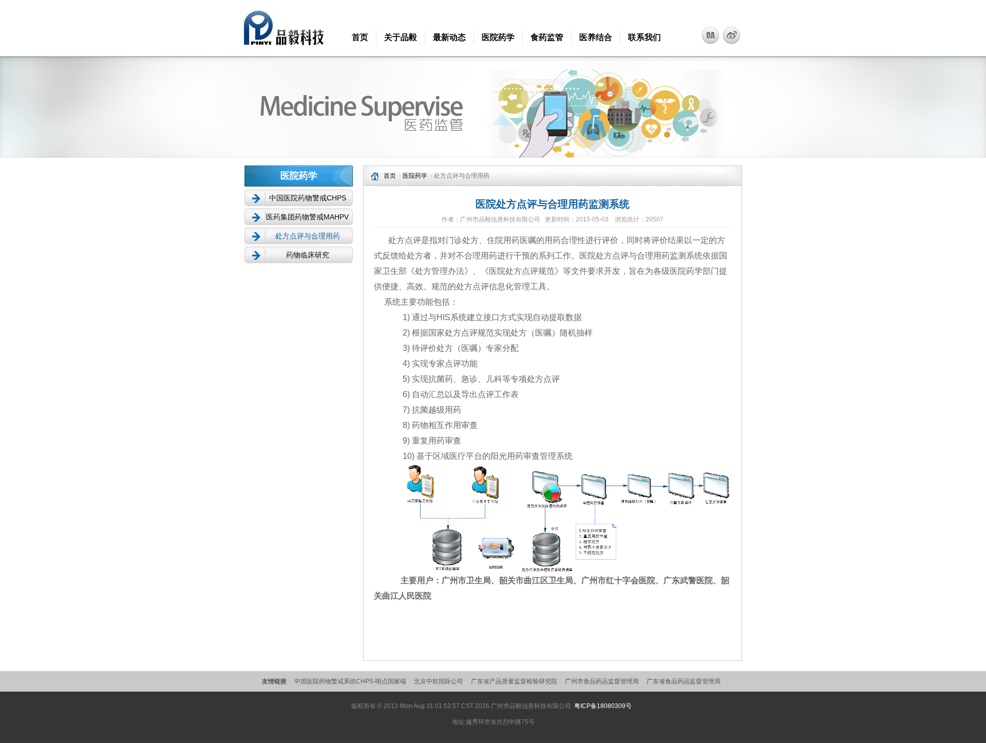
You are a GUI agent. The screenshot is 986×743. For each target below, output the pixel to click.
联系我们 (644, 37)
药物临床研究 (307, 255)
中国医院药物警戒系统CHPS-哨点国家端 (350, 681)
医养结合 (595, 37)
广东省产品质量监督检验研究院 (514, 681)
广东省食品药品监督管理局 (683, 681)
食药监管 (546, 37)
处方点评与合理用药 (307, 236)
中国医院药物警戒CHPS (307, 198)
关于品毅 (400, 37)
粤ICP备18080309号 (603, 706)
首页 (360, 37)
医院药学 (498, 37)
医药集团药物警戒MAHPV (307, 217)
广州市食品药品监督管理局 (602, 681)
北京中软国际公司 (438, 681)
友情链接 (274, 681)
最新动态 (449, 37)
